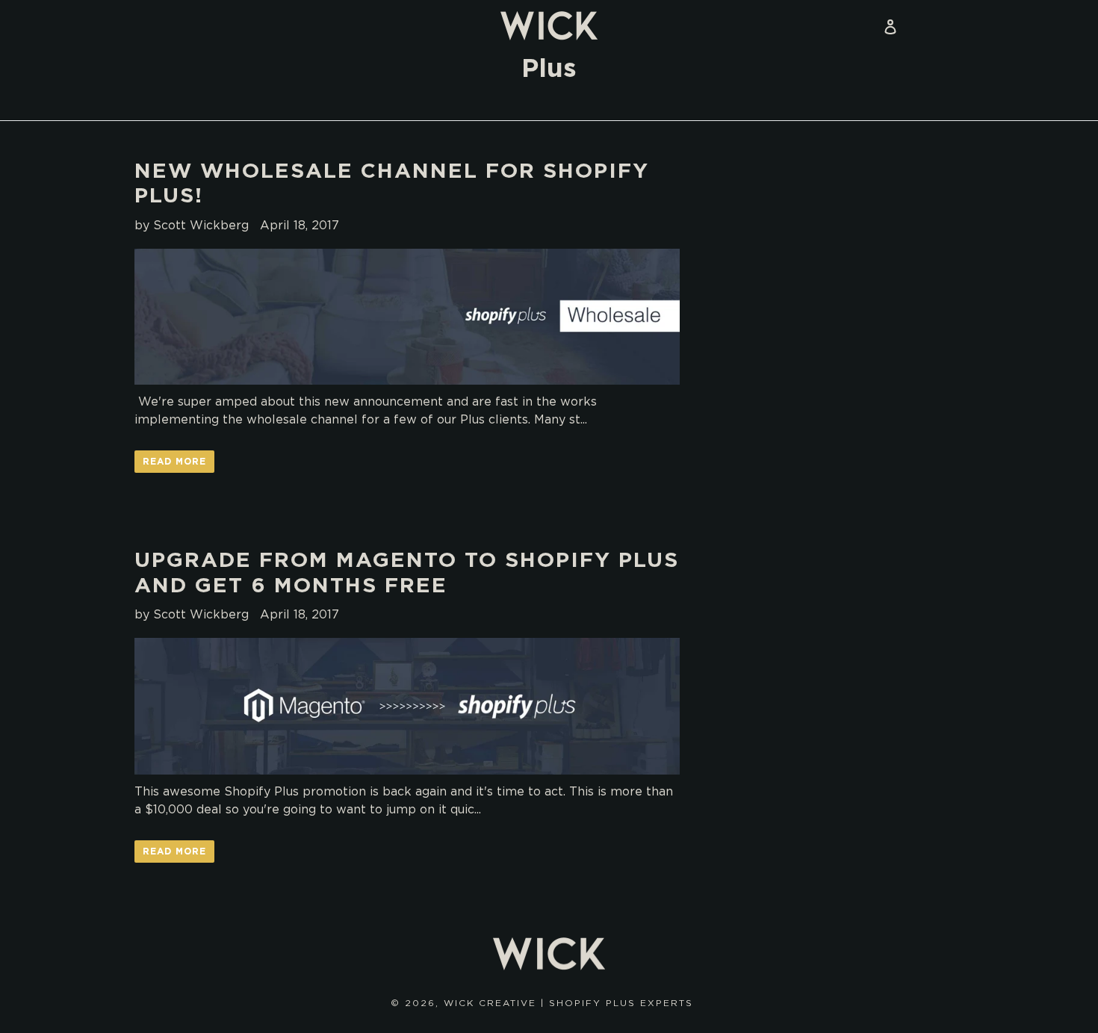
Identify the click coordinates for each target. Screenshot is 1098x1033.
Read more (174, 461)
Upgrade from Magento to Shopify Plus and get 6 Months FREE (406, 572)
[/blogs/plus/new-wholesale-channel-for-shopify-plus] (407, 317)
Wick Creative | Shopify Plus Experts (568, 1003)
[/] (549, 25)
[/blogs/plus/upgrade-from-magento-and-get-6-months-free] (407, 706)
